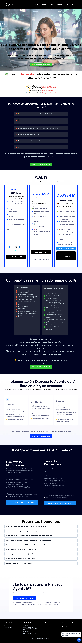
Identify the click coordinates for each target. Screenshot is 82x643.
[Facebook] (9, 247)
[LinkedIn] (19, 247)
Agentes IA (44, 4)
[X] (16, 247)
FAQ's (73, 4)
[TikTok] (16, 250)
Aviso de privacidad (47, 626)
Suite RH (59, 4)
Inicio (36, 4)
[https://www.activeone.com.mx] (10, 4)
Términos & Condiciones (48, 628)
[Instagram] (12, 247)
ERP (52, 4)
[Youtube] (22, 247)
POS (67, 4)
